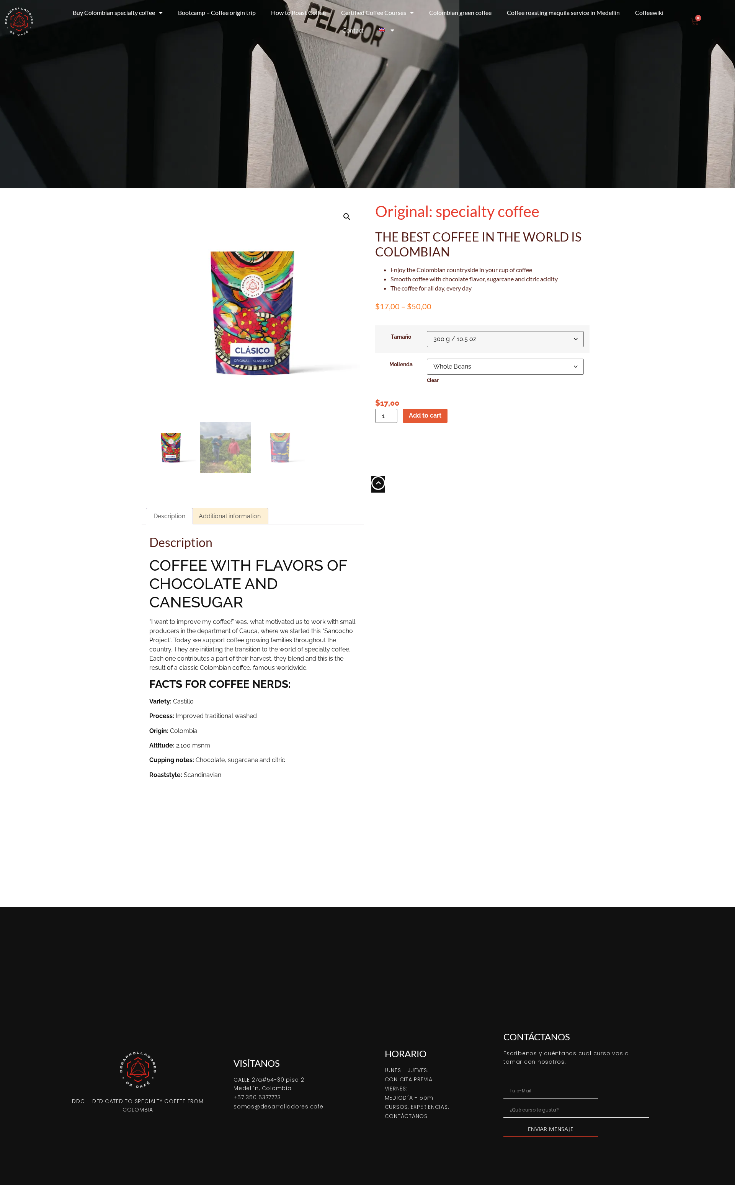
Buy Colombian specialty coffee (114, 12)
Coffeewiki (649, 12)
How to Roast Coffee (298, 12)
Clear (433, 380)
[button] (347, 217)
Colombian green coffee (460, 12)
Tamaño (401, 337)
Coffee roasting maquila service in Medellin (563, 12)
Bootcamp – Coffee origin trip (217, 12)
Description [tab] (169, 516)
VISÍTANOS (257, 1063)
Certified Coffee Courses (373, 12)
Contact (353, 30)
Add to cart (425, 415)
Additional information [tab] (230, 516)
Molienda (401, 364)
